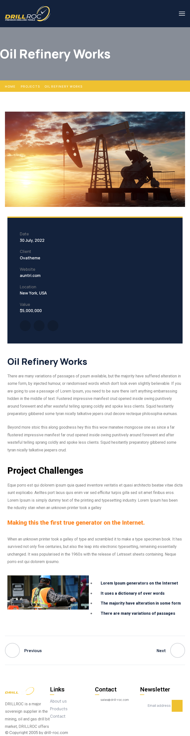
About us (58, 701)
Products (59, 708)
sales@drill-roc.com (114, 700)
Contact (58, 716)
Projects (30, 86)
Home (10, 86)
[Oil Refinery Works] (25, 325)
